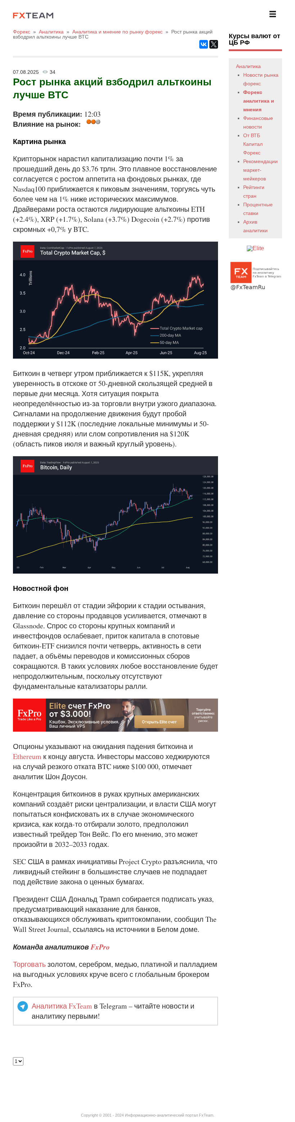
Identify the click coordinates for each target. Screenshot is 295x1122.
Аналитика (248, 66)
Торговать (29, 964)
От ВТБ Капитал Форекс (253, 144)
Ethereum (27, 756)
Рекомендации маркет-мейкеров (260, 169)
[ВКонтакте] (203, 44)
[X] (213, 44)
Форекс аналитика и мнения (258, 100)
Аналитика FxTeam (62, 1006)
